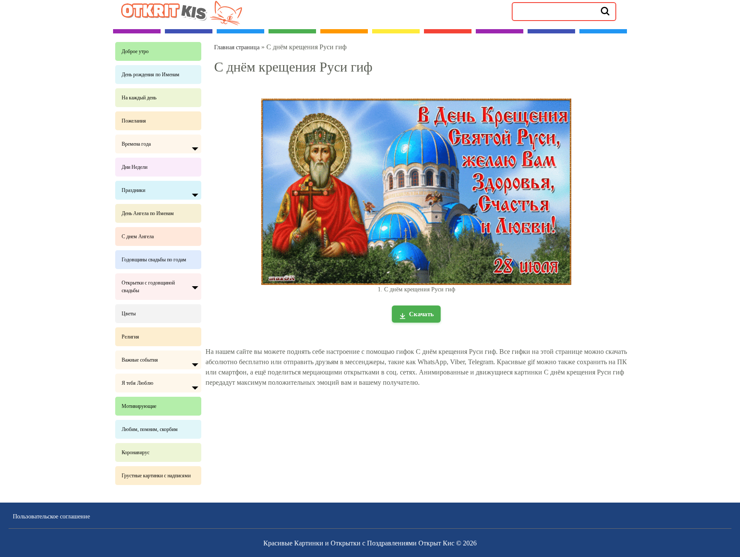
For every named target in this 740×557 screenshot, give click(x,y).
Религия (130, 337)
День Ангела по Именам (148, 213)
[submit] (605, 10)
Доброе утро (135, 51)
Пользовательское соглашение (51, 516)
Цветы (129, 314)
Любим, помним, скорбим (150, 429)
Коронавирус (135, 452)
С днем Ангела (138, 237)
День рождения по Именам (150, 75)
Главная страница (237, 47)
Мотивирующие (139, 406)
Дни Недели (134, 167)
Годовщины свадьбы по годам (154, 260)
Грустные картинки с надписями (156, 476)
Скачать (421, 314)
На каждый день (139, 98)
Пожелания (134, 121)
